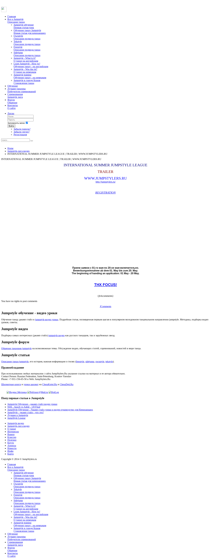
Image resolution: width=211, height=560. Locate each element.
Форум (12, 101)
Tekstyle (27, 43)
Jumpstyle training (30, 76)
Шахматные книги (11, 384)
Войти (11, 126)
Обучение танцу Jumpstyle (30, 31)
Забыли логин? (22, 131)
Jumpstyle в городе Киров (27, 81)
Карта (10, 454)
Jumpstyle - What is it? (26, 59)
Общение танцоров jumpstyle (16, 348)
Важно (11, 434)
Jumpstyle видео (15, 423)
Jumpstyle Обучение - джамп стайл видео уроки (32, 404)
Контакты (12, 106)
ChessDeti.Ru (66, 384)
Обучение (12, 86)
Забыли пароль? (22, 129)
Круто (10, 442)
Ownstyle (27, 37)
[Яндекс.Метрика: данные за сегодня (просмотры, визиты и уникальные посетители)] (17, 392)
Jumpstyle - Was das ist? (25, 70)
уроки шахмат (31, 384)
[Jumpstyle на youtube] (3, 11)
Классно (11, 437)
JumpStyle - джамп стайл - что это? (25, 412)
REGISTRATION (105, 192)
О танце (11, 429)
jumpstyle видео (56, 335)
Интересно (13, 431)
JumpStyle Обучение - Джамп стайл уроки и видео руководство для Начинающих (50, 409)
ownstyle (99, 361)
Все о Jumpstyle (16, 20)
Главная (11, 16)
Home (10, 148)
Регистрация (20, 134)
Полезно (11, 440)
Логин (10, 113)
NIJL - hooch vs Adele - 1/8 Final (23, 407)
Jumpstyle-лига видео (18, 151)
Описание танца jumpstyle (15, 361)
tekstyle (109, 361)
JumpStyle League (16, 418)
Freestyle (27, 48)
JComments (105, 306)
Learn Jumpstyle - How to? (31, 65)
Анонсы (11, 445)
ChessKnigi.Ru (49, 384)
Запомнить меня (16, 123)
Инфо (10, 451)
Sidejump (27, 54)
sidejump (89, 361)
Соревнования (15, 95)
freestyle (80, 361)
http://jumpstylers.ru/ (106, 181)
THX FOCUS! (105, 285)
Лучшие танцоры (21, 90)
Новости (12, 448)
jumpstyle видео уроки (46, 319)
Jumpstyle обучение (24, 26)
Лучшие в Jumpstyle (17, 415)
